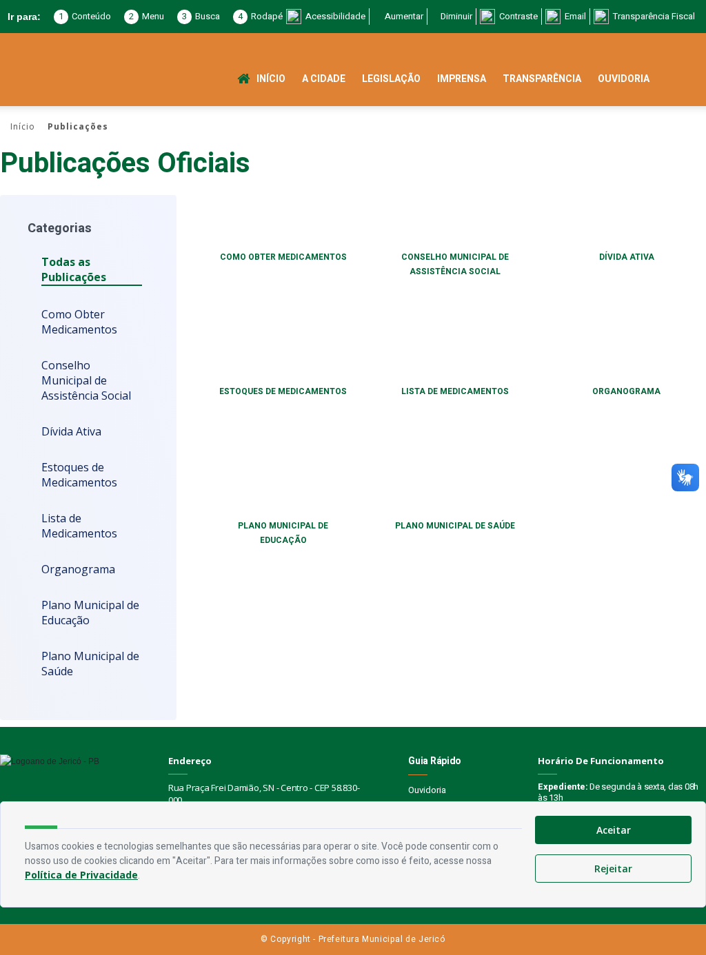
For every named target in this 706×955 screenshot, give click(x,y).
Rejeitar (613, 868)
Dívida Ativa (71, 431)
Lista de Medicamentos (79, 526)
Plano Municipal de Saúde (90, 663)
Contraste (518, 16)
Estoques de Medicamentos (79, 475)
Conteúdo (85, 16)
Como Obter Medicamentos (79, 322)
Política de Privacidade (81, 874)
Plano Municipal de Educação (90, 612)
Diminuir (456, 16)
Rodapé (260, 16)
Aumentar (404, 16)
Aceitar (613, 829)
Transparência (542, 79)
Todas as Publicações (73, 269)
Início (270, 79)
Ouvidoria (623, 79)
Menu (146, 16)
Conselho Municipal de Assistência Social (86, 380)
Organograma (78, 569)
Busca (201, 16)
